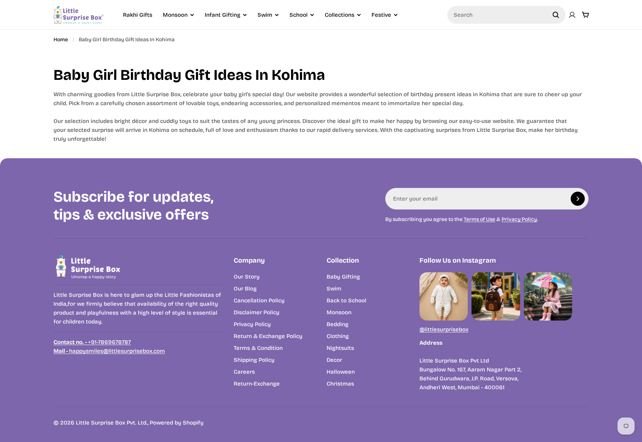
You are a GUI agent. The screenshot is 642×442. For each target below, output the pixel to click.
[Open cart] (585, 15)
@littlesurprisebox (443, 329)
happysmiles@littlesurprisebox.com (109, 351)
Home (61, 39)
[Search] (556, 15)
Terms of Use (479, 219)
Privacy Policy (519, 219)
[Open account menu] (572, 15)
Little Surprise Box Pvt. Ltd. (111, 422)
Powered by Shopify (177, 422)
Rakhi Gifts (137, 15)
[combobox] (506, 15)
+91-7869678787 (92, 342)
